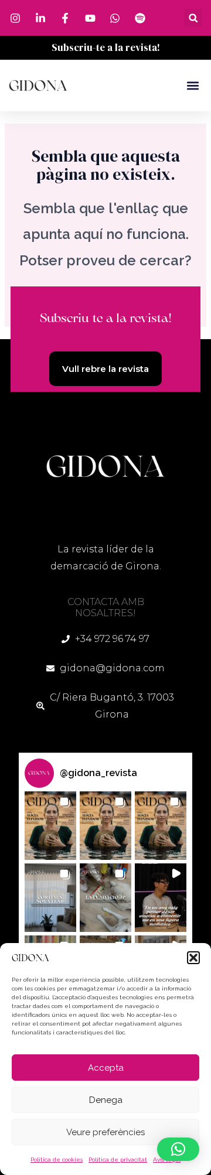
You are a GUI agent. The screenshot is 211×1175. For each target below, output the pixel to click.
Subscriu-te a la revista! (106, 47)
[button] (193, 958)
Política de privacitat (118, 1159)
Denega (105, 1100)
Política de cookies (56, 1159)
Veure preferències (105, 1132)
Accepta (106, 1068)
